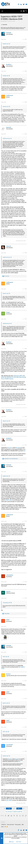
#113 (26, 581)
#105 (26, 252)
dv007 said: (5, 656)
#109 (26, 416)
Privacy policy (18, 824)
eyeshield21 (9, 744)
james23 (8, 127)
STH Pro (3, 822)
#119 (26, 727)
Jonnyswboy (9, 575)
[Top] (5, 827)
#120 (26, 751)
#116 (26, 652)
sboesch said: (6, 106)
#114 (26, 598)
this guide (18, 447)
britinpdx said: (6, 75)
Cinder (8, 312)
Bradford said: (6, 43)
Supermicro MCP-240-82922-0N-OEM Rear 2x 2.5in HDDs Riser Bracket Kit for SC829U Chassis (13, 377)
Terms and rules (10, 824)
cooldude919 (5, 21)
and (11, 458)
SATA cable (9, 500)
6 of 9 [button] (14, 808)
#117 (26, 680)
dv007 (8, 619)
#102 (26, 71)
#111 (26, 471)
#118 (26, 698)
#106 (26, 289)
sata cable (8, 800)
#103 (26, 102)
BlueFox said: (5, 703)
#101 (26, 39)
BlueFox (8, 674)
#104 (26, 134)
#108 (26, 348)
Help (22, 824)
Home (2, 826)
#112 (26, 521)
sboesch (8, 246)
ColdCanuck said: (6, 138)
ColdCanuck (9, 95)
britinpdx (8, 32)
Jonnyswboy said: (6, 602)
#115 (26, 626)
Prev (9, 808)
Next (19, 808)
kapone (8, 591)
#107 (26, 319)
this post (9, 447)
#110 (26, 445)
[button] (2, 11)
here (24, 450)
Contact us (3, 824)
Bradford (8, 64)
